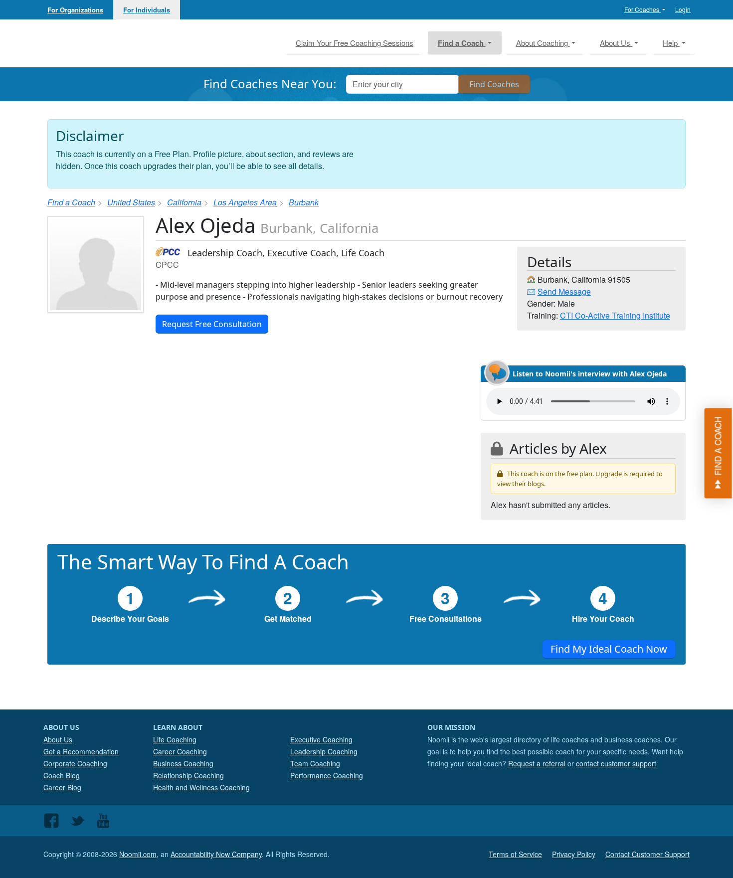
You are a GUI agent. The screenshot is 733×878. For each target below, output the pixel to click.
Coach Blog (61, 775)
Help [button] (671, 42)
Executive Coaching (321, 739)
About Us (57, 739)
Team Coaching (315, 763)
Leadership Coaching (324, 751)
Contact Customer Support (647, 854)
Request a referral (536, 763)
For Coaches (642, 9)
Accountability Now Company (216, 854)
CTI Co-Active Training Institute (615, 315)
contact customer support (616, 763)
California (184, 202)
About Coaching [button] (543, 42)
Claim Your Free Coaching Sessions (354, 42)
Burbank (304, 202)
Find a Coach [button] (462, 42)
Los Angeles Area (245, 202)
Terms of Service (515, 854)
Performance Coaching (326, 775)
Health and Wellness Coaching (201, 787)
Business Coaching (183, 763)
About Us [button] (616, 42)
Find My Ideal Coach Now (608, 649)
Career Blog (62, 787)
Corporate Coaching (75, 763)
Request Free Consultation (212, 324)
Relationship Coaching (188, 775)
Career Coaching (180, 751)
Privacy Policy (573, 854)
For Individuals (146, 9)
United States (131, 202)
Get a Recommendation (81, 751)
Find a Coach (71, 202)
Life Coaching (174, 739)
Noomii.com (138, 854)
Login (683, 9)
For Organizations (75, 9)
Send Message (564, 291)
